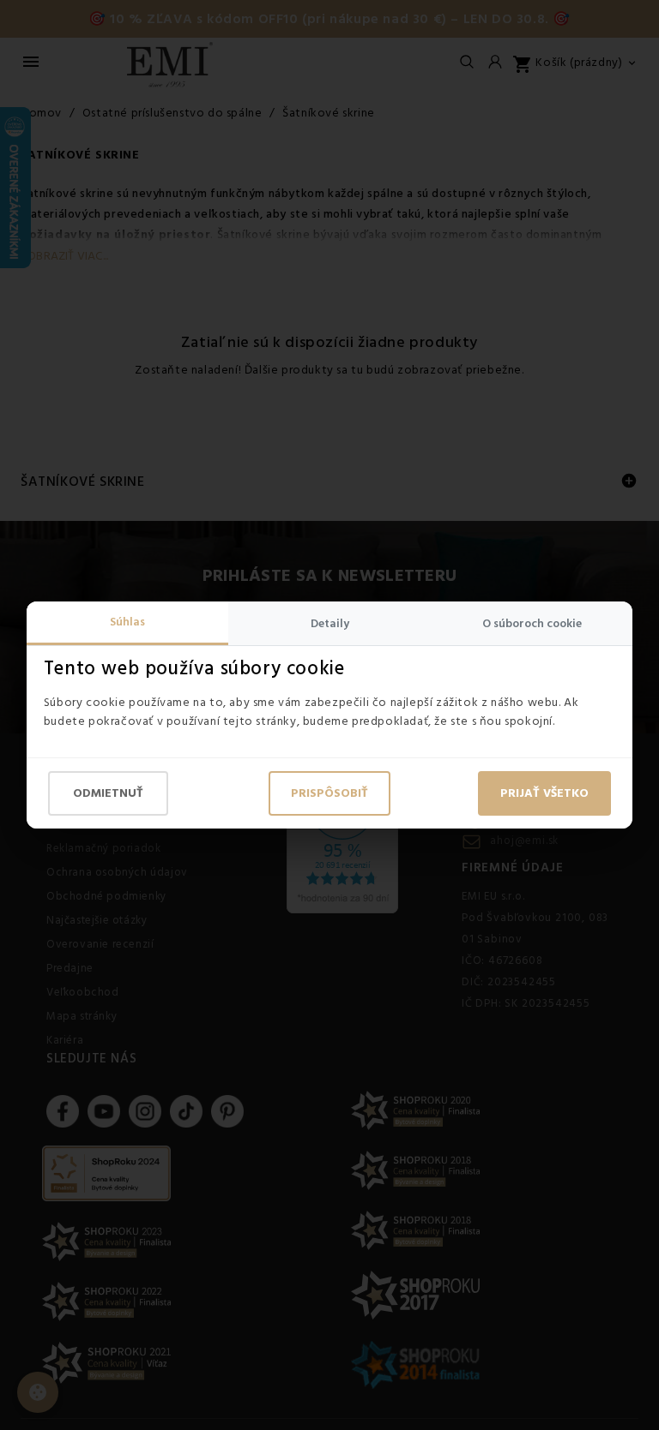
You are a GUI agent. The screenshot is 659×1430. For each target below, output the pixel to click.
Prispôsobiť (329, 793)
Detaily (330, 623)
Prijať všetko (544, 793)
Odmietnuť (108, 793)
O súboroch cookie (532, 623)
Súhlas (127, 622)
